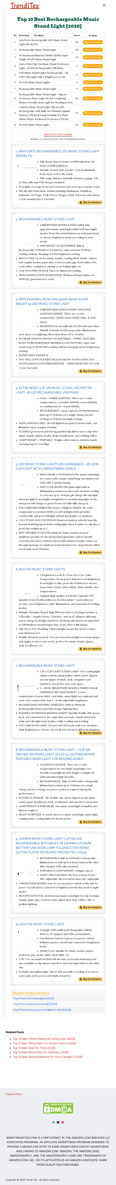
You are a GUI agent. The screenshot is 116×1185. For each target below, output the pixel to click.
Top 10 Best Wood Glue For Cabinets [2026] (41, 1052)
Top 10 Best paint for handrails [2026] (35, 1003)
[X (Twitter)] (58, 1122)
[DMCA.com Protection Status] (58, 1108)
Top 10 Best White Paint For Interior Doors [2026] (44, 1043)
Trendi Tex (31, 1179)
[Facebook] (53, 1122)
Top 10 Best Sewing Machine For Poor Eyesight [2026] (47, 1056)
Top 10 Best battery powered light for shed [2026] (42, 1009)
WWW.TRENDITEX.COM (21, 1137)
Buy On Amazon (92, 42)
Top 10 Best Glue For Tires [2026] (34, 1047)
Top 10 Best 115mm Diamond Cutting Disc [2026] (44, 1038)
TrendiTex (24, 5)
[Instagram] (62, 1122)
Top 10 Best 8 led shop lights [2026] (33, 998)
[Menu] (104, 5)
